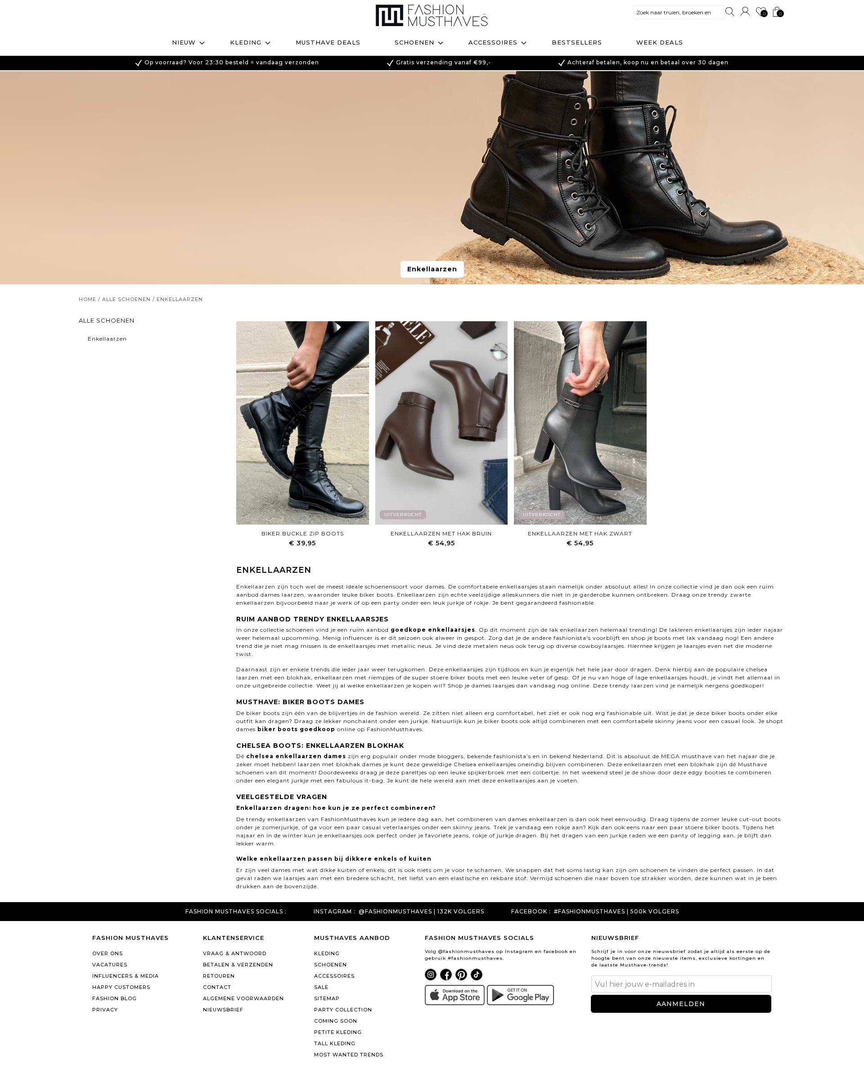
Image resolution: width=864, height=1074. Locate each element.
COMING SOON (335, 1021)
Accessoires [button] (493, 42)
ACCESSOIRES (334, 976)
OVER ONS (107, 953)
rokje (481, 602)
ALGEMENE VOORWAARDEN (243, 998)
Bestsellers (577, 42)
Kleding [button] (245, 42)
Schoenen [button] (414, 42)
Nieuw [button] (184, 42)
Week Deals (659, 42)
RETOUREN (219, 976)
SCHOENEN (330, 965)
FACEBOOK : (531, 911)
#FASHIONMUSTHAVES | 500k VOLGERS (616, 911)
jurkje (455, 602)
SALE (321, 987)
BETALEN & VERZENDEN (238, 965)
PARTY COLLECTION (343, 1010)
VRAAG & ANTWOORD (234, 953)
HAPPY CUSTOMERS (121, 987)
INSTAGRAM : (335, 911)
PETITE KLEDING (338, 1032)
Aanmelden (681, 1004)
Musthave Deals (328, 42)
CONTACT (217, 987)
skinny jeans (673, 721)
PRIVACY (105, 1010)
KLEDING (327, 953)
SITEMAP (327, 998)
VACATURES (109, 965)
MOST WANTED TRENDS (348, 1055)
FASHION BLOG (114, 998)
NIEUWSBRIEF (223, 1010)
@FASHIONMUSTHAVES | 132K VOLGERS (421, 911)
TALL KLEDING (335, 1043)
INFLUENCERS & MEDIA (125, 976)
